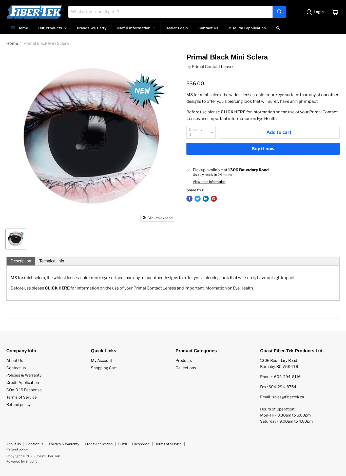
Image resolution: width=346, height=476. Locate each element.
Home (12, 43)
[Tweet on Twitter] (198, 199)
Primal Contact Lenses (213, 66)
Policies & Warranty (24, 375)
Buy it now (263, 148)
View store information (209, 182)
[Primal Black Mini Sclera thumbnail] (16, 239)
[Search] (279, 12)
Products (184, 360)
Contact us (16, 368)
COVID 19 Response (24, 390)
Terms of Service (21, 397)
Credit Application (22, 382)
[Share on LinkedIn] (206, 199)
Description (21, 261)
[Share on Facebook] (189, 199)
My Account (101, 360)
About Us (14, 360)
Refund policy (18, 404)
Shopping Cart (104, 368)
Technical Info (51, 261)
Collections (186, 368)
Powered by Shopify (21, 461)
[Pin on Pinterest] (214, 199)
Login (319, 12)
